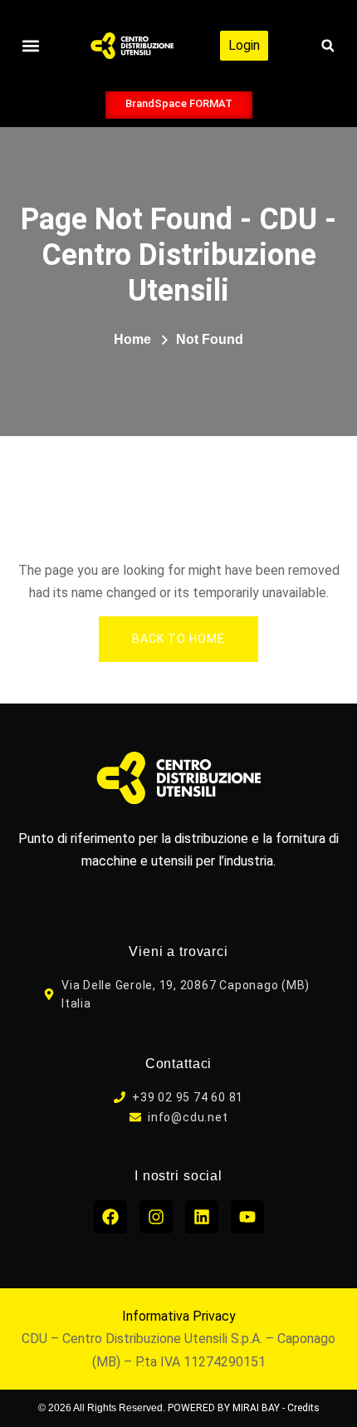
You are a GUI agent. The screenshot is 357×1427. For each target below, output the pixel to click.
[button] (30, 46)
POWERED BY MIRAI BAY (224, 1408)
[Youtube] (247, 1216)
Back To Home (178, 638)
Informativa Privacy (179, 1316)
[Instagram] (156, 1216)
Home (132, 339)
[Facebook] (110, 1216)
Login (244, 45)
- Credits (301, 1408)
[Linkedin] (201, 1216)
